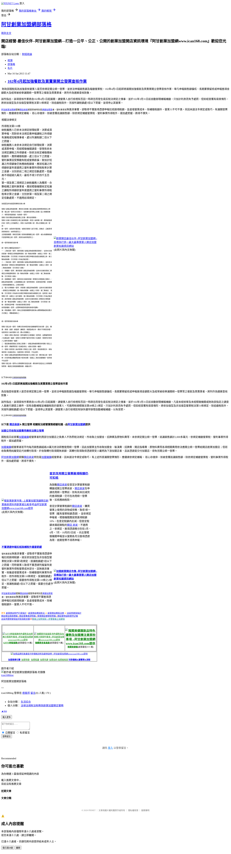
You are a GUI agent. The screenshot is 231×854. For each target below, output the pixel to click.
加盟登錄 (25, 659)
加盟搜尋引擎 (14, 659)
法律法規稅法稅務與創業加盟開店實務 (42, 705)
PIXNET (92, 810)
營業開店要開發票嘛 (46, 616)
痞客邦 (26, 693)
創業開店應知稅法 (36, 613)
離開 (18, 848)
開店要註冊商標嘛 (9, 616)
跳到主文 (6, 33)
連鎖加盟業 (47, 109)
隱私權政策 (133, 810)
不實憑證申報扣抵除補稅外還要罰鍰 (22, 547)
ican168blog (7, 675)
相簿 (10, 60)
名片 (10, 68)
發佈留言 (7, 736)
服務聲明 (145, 810)
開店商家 (24, 109)
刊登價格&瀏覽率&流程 (79, 659)
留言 (33, 693)
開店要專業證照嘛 (27, 616)
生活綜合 (26, 701)
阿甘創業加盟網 (76, 424)
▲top (4, 711)
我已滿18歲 (8, 848)
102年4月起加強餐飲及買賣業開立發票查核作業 (47, 81)
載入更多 (7, 717)
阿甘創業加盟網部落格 (26, 24)
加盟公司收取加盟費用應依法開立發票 (22, 430)
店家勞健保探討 (74, 613)
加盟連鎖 (24, 437)
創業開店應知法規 (56, 613)
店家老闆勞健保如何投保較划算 (15, 619)
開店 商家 (72, 525)
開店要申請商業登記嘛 (68, 616)
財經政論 (27, 54)
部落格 (11, 64)
